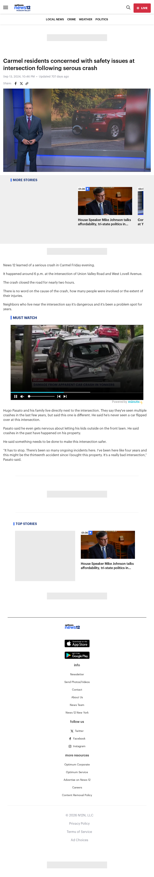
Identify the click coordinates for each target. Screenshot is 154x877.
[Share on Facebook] (15, 83)
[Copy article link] (26, 83)
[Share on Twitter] (21, 83)
